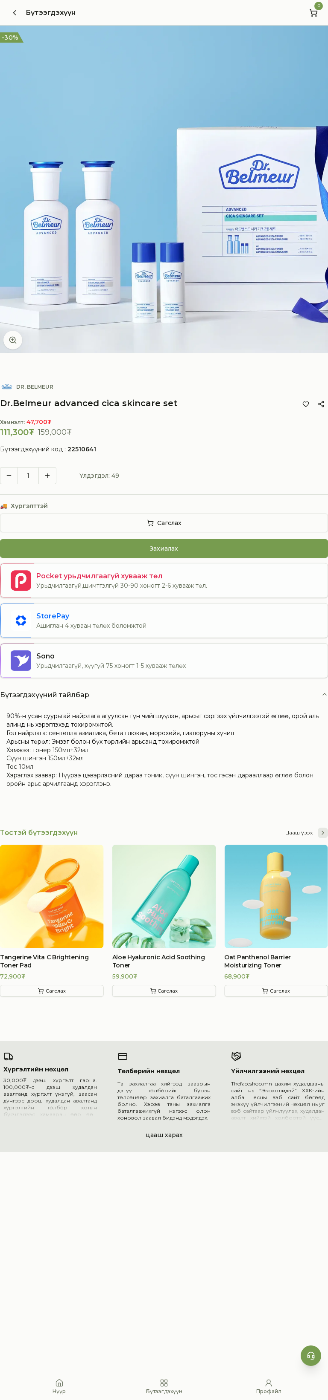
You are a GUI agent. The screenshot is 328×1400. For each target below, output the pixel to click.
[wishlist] (306, 404)
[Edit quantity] (66, 475)
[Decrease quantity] (9, 475)
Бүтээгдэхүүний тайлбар (44, 695)
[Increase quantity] (47, 475)
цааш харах (164, 1135)
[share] (321, 404)
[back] (14, 12)
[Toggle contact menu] (311, 1355)
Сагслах (169, 523)
